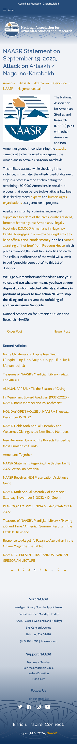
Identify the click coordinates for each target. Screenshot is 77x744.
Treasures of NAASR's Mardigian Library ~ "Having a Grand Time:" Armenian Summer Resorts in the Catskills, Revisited (37, 526)
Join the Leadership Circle (38, 668)
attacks (61, 148)
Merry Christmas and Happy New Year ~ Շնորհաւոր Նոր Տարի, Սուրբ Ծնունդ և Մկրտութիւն (37, 360)
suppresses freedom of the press (26, 217)
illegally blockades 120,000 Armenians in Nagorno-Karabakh (34, 228)
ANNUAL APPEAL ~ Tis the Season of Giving (34, 389)
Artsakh (24, 83)
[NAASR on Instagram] (38, 707)
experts (36, 197)
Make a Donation (38, 673)
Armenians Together (17, 455)
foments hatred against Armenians (27, 223)
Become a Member (38, 662)
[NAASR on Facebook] (29, 707)
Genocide (60, 83)
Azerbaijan (41, 83)
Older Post (14, 331)
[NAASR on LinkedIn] (57, 707)
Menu (11, 10)
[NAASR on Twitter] (20, 707)
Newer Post (62, 331)
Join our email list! (38, 698)
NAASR (8, 89)
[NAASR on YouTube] (47, 707)
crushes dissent (61, 217)
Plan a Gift (38, 679)
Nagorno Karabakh (30, 89)
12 (57, 570)
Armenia (9, 83)
